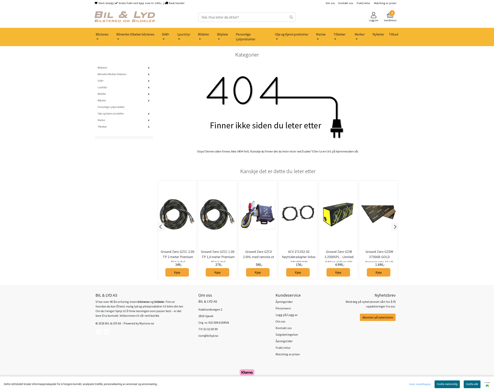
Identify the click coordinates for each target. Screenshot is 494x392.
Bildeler (203, 34)
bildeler (159, 302)
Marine (321, 34)
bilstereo (144, 302)
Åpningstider (284, 302)
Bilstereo (102, 34)
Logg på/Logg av (287, 315)
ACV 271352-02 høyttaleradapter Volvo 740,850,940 (299, 256)
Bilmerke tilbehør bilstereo (135, 34)
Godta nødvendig (447, 384)
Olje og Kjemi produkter (291, 34)
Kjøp (177, 272)
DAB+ (165, 34)
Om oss (330, 3)
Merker (360, 34)
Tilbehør (339, 34)
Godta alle (472, 384)
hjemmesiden (345, 151)
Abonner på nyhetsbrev (377, 317)
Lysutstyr (183, 34)
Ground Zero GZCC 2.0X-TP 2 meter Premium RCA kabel (178, 256)
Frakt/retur (363, 3)
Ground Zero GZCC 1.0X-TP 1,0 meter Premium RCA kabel (218, 256)
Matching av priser (385, 3)
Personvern (283, 308)
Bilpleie (222, 34)
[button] (160, 227)
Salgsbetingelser (287, 334)
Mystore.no (146, 323)
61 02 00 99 (211, 329)
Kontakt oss (345, 3)
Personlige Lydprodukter (245, 36)
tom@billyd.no (208, 336)
